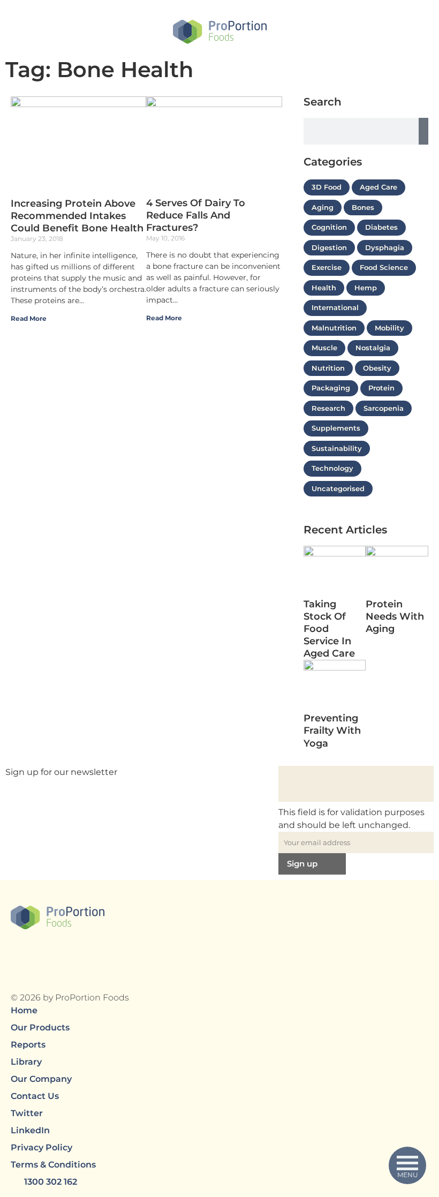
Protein (381, 387)
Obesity (377, 368)
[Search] (423, 131)
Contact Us (35, 1096)
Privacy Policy (41, 1147)
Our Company (41, 1079)
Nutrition (328, 368)
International (335, 307)
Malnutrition (334, 327)
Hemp (365, 287)
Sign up (302, 864)
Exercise (327, 267)
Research (328, 408)
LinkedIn (30, 1130)
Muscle (324, 347)
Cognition (329, 227)
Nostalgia (372, 347)
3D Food (327, 187)
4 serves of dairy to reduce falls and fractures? (195, 215)
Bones (363, 207)
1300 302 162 (50, 1182)
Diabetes (381, 227)
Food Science (384, 267)
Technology (332, 468)
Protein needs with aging (395, 616)
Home (24, 1010)
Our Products (40, 1027)
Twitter (27, 1113)
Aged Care (378, 187)
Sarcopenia (384, 408)
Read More (29, 318)
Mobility (389, 327)
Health (324, 287)
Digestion (329, 247)
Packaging (331, 387)
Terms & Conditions (53, 1165)
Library (26, 1062)
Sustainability (337, 448)
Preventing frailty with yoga (332, 730)
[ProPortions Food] (220, 34)
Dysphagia (384, 247)
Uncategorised (338, 488)
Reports (28, 1045)
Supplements (336, 428)
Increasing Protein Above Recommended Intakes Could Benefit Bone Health (77, 216)
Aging (323, 207)
